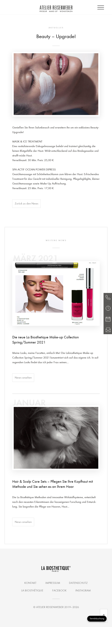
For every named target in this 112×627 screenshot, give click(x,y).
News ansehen (23, 377)
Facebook (59, 590)
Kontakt (30, 583)
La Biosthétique (32, 590)
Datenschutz (78, 583)
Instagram (83, 590)
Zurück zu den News (26, 203)
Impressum (52, 583)
